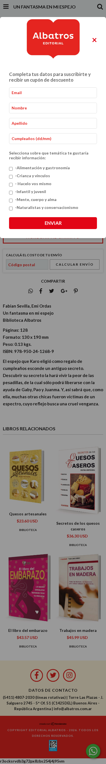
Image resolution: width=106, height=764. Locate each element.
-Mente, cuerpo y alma (36, 199)
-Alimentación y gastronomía (42, 167)
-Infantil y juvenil (30, 191)
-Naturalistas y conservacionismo (46, 207)
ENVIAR (53, 223)
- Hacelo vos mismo (33, 183)
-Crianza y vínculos (32, 175)
